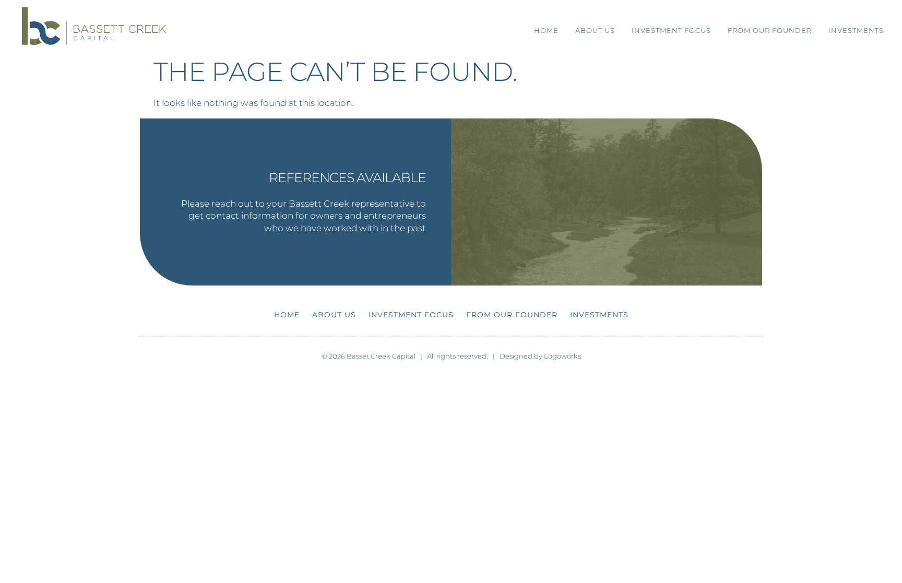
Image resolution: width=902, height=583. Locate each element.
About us (595, 30)
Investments (856, 30)
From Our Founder (770, 30)
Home (546, 30)
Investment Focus (671, 30)
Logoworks (562, 356)
